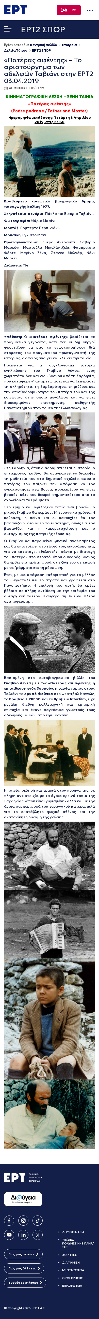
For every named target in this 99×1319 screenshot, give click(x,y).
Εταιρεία (69, 45)
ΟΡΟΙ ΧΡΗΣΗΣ (72, 1278)
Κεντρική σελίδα (43, 45)
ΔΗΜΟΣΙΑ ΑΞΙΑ (73, 1232)
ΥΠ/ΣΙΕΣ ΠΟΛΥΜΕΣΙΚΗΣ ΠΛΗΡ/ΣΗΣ (78, 1243)
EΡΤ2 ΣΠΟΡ (41, 50)
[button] (8, 30)
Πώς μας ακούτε (21, 1254)
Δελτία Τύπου (15, 50)
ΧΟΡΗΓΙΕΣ (69, 1255)
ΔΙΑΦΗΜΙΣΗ (71, 1262)
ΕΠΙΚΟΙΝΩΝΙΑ (72, 1285)
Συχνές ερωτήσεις (23, 1282)
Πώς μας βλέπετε (22, 1268)
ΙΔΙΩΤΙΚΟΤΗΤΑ (73, 1270)
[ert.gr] (15, 12)
